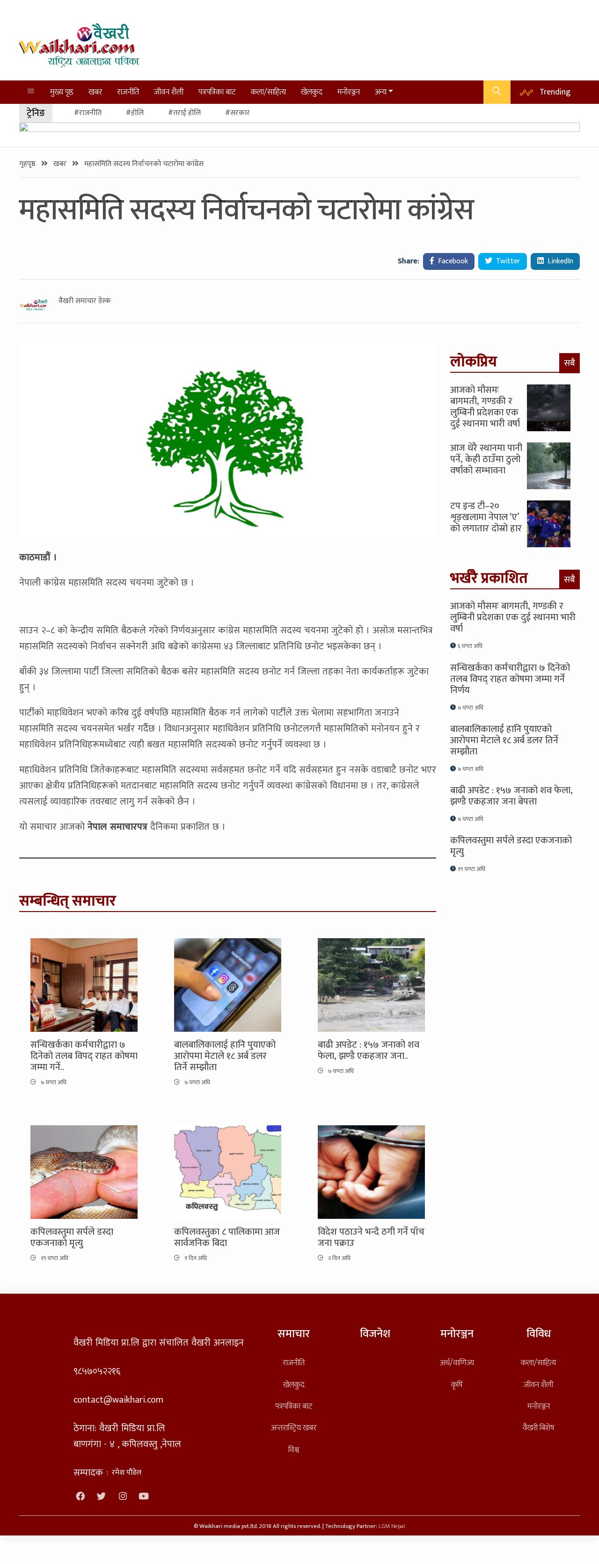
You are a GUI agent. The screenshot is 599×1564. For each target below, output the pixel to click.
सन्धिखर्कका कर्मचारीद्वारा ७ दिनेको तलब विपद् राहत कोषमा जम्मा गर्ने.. (84, 1056)
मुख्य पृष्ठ (61, 92)
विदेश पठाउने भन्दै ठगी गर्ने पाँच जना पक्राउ (371, 1237)
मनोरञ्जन (348, 92)
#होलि (135, 113)
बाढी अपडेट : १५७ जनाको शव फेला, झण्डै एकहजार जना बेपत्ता (511, 796)
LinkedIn (559, 261)
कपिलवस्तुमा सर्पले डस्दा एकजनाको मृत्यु (71, 1237)
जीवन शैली (168, 92)
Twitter (507, 261)
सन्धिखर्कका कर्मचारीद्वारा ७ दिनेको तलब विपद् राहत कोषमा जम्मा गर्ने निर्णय (510, 679)
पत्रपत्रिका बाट (217, 92)
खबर (95, 92)
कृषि (456, 1384)
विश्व (293, 1449)
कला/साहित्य (268, 92)
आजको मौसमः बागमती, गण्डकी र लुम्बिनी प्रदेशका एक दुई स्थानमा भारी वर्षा (485, 407)
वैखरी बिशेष (538, 1427)
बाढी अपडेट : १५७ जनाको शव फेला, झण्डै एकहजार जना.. (368, 1050)
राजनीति (128, 92)
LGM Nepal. (392, 1526)
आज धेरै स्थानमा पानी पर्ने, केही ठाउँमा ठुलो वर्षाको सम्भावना (486, 459)
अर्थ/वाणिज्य (457, 1362)
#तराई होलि (184, 113)
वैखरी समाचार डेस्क (84, 301)
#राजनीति (88, 113)
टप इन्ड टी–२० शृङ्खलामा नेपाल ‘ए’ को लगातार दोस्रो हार (486, 517)
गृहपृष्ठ (28, 164)
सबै (569, 362)
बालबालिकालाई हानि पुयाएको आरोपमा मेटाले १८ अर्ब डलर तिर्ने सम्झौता (225, 1056)
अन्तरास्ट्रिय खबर (293, 1427)
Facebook (452, 261)
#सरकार (237, 113)
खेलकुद (311, 92)
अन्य (381, 92)
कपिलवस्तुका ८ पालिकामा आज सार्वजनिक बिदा (227, 1237)
